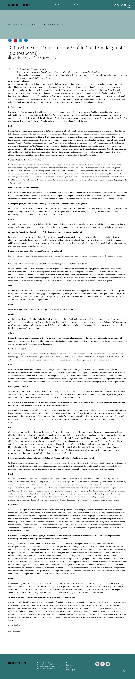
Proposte (106, 5)
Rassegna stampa (19, 24)
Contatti (69, 665)
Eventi (85, 5)
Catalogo (58, 5)
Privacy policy (71, 669)
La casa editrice (95, 5)
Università (67, 5)
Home (10, 24)
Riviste (76, 5)
